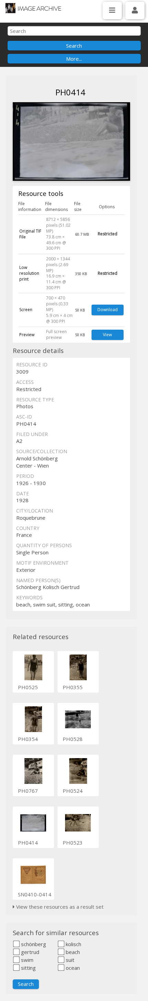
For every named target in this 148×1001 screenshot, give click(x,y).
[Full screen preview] (71, 142)
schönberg (33, 944)
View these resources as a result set (59, 906)
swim (26, 959)
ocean (72, 967)
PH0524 (73, 790)
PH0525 (28, 687)
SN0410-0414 (34, 894)
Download (107, 310)
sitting (28, 967)
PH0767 (28, 790)
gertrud (29, 952)
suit (69, 959)
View (107, 335)
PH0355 (73, 687)
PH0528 (73, 738)
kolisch (72, 944)
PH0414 (28, 842)
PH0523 (73, 842)
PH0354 (28, 738)
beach (72, 952)
